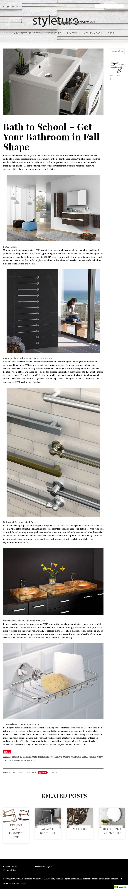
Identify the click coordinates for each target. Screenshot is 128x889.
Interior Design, (46, 757)
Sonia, (85, 757)
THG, (5, 760)
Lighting (72, 33)
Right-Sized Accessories (112, 831)
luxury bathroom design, (68, 757)
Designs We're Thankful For (16, 831)
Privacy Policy (10, 867)
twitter (31, 773)
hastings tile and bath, (25, 757)
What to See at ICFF (48, 831)
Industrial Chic (80, 831)
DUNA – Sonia (10, 247)
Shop (111, 33)
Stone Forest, (96, 757)
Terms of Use (9, 870)
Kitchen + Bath (93, 33)
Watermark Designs (24, 760)
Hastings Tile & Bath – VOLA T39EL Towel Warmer (28, 358)
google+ (54, 773)
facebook (17, 773)
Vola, (11, 760)
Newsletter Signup (43, 867)
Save (8, 752)
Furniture (54, 33)
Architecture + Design (28, 33)
